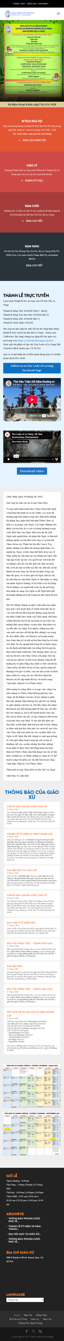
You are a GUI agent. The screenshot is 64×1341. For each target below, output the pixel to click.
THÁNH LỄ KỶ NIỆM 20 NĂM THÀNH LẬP (30, 834)
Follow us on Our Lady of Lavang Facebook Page (32, 368)
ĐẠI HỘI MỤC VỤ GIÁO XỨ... (25, 1234)
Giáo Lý (35, 1319)
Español (43, 3)
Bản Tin (28, 1315)
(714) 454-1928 (47, 104)
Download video (32, 471)
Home (17, 1315)
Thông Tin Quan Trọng (30, 1323)
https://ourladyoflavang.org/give (35, 340)
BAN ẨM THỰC (15, 966)
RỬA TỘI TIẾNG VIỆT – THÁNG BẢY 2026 (30, 943)
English (32, 3)
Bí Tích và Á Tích (18, 1319)
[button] (3, 61)
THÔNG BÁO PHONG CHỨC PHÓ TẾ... (24, 1220)
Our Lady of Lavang (41, 1336)
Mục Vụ (47, 1319)
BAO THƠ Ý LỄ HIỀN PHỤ (21, 922)
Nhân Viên (41, 1315)
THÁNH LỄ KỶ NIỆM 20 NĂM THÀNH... (25, 1227)
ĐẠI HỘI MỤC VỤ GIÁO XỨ (22, 870)
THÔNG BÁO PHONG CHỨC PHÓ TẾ (27, 806)
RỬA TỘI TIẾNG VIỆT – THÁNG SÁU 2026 (30, 989)
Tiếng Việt (19, 3)
